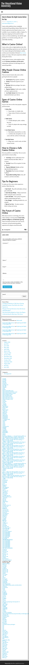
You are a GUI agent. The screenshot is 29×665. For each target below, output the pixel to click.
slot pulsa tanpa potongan (8, 624)
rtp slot (4, 595)
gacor (3, 483)
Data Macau (5, 637)
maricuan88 (5, 510)
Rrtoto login (5, 407)
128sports (4, 411)
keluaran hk (5, 551)
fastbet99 (4, 593)
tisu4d (3, 400)
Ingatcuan (4, 412)
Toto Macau (5, 632)
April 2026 (6, 349)
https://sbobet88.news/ (7, 390)
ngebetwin (5, 492)
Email (4, 266)
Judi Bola (4, 566)
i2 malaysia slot (6, 419)
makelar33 (5, 523)
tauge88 (4, 430)
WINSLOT (4, 508)
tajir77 (4, 433)
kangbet (4, 598)
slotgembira (5, 501)
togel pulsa (5, 514)
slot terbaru (5, 493)
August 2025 (7, 363)
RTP (3, 638)
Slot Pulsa (4, 646)
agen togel (5, 604)
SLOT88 (4, 380)
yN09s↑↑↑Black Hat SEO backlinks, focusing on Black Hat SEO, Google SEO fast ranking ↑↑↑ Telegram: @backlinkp (13, 450)
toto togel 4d (5, 513)
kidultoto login (5, 616)
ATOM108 (4, 488)
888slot (4, 486)
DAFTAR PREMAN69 (7, 539)
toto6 (3, 588)
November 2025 (8, 358)
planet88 (4, 525)
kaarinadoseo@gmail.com (8, 23)
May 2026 (6, 347)
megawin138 (5, 426)
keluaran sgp (5, 651)
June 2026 (6, 345)
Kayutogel (4, 538)
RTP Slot (4, 649)
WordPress (13, 663)
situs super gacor (6, 528)
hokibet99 (4, 582)
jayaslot (4, 519)
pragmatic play (6, 640)
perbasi (4, 557)
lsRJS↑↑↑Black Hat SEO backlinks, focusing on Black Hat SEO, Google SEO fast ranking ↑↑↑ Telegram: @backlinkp (13, 439)
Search (4, 294)
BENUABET (5, 432)
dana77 (4, 597)
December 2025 (8, 356)
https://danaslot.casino (7, 398)
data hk (4, 499)
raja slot (4, 575)
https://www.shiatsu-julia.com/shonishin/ (12, 585)
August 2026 (7, 342)
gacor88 (4, 622)
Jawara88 (4, 482)
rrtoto (3, 421)
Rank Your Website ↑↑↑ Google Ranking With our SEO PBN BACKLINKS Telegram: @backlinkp (14, 436)
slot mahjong (5, 487)
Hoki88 (4, 379)
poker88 (4, 405)
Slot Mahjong (5, 537)
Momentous (21, 663)
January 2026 (7, 354)
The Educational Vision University (11, 4)
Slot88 (4, 435)
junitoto (4, 591)
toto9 (3, 589)
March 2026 (7, 351)
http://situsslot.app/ (7, 395)
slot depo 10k (5, 526)
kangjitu (4, 592)
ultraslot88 (5, 431)
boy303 (4, 381)
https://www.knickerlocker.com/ (9, 392)
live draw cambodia (7, 612)
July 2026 (6, 344)
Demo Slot (4, 631)
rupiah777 (4, 498)
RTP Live (4, 564)
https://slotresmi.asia (7, 396)
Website (4, 273)
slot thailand (5, 530)
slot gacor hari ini (6, 505)
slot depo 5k (5, 384)
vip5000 (4, 420)
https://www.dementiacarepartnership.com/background (15, 613)
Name (4, 260)
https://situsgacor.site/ (7, 399)
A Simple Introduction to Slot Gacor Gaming (13, 303)
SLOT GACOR (5, 529)
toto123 (4, 524)
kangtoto (4, 383)
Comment (5, 243)
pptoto (4, 408)
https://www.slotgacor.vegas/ (9, 393)
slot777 (4, 470)
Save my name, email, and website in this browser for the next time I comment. (13, 282)
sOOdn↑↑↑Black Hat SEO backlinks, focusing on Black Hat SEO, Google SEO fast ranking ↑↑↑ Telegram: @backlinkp (14, 443)
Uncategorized (7, 229)
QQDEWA (4, 609)
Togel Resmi (5, 406)
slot (3, 576)
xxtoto (3, 424)
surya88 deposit (6, 495)
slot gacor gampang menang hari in (11, 601)
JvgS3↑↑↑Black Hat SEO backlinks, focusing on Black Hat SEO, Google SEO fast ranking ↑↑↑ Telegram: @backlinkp (13, 447)
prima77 (4, 553)
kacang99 (4, 579)
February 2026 (7, 353)
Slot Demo (4, 634)
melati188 (4, 607)
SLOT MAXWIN (6, 532)
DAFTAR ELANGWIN (7, 548)
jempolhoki (5, 480)
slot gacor (4, 481)
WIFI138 (4, 520)
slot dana (4, 550)
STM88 (4, 606)
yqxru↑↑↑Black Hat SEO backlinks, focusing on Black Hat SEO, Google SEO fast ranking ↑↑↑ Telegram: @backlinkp (13, 454)
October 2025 (7, 360)
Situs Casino (23, 53)
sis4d (3, 388)
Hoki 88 (4, 386)
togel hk (4, 500)
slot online (4, 574)
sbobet (4, 389)
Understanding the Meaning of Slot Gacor (12, 314)
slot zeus (4, 517)
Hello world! (19, 320)
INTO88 (4, 619)
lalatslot (4, 504)
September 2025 (8, 362)
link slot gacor (5, 511)
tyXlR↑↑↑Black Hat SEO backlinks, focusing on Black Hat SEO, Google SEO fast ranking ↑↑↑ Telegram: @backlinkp (13, 457)
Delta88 (4, 387)
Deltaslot (4, 413)
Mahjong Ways (6, 563)
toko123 (4, 630)
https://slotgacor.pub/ (7, 394)
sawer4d (4, 401)
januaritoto (5, 580)
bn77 (3, 502)
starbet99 (4, 581)
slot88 (3, 479)
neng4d (4, 404)
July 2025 (6, 365)
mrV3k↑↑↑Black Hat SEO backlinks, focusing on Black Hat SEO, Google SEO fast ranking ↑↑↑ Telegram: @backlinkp (13, 461)
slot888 (4, 429)
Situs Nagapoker (6, 584)
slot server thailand (6, 531)
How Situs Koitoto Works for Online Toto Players (13, 312)
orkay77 (4, 469)
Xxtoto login (5, 410)
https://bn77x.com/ (6, 497)
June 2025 (6, 367)
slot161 (4, 578)
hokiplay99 (5, 415)
